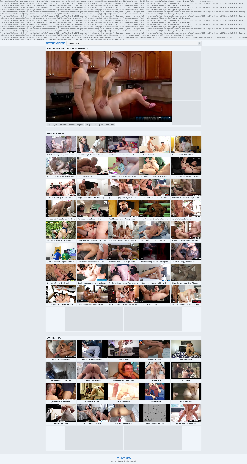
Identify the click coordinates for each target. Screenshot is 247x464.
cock (107, 125)
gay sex (55, 125)
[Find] (199, 43)
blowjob (89, 125)
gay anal (72, 125)
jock (95, 125)
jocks (101, 125)
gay (48, 125)
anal (112, 125)
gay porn (63, 125)
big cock (80, 125)
